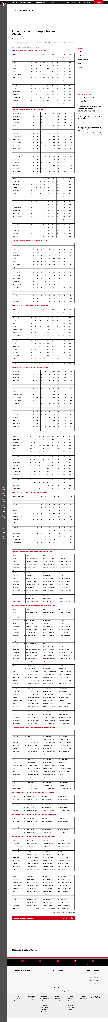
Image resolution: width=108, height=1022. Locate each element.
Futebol (80, 52)
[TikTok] (90, 2)
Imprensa (84, 1000)
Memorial (70, 1014)
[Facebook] (81, 2)
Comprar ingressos (40, 2)
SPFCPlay (52, 2)
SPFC (3, 3)
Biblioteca (70, 1000)
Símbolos (70, 1011)
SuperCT (58, 1000)
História (14, 28)
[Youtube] (79, 2)
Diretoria (45, 1003)
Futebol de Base (82, 56)
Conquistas (70, 1005)
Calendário (70, 1003)
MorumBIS (57, 998)
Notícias (99, 2)
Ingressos (80, 63)
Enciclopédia (71, 1007)
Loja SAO (14, 2)
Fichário (71, 1009)
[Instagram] (87, 2)
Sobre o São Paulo (44, 998)
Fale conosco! (83, 998)
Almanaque (70, 998)
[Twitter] (84, 2)
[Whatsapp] (69, 918)
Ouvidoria (44, 1009)
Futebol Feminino (83, 59)
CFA (58, 1003)
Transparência (44, 1011)
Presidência (44, 1000)
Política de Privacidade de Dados (96, 997)
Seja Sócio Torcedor (26, 2)
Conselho (44, 1005)
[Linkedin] (72, 918)
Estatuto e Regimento (45, 1007)
